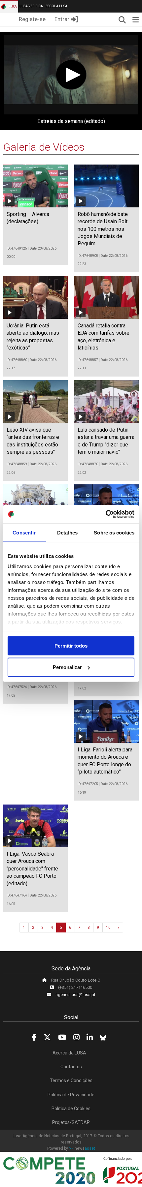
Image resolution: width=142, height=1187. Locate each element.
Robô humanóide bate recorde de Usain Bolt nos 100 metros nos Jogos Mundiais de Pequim (103, 229)
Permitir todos (71, 645)
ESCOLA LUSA (56, 6)
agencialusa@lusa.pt (75, 994)
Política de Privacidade (71, 1094)
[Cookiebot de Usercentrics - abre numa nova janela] (105, 514)
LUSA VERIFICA (31, 6)
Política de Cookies (71, 1108)
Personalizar (67, 667)
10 (108, 927)
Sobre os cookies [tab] (114, 532)
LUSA (12, 7)
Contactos (71, 1066)
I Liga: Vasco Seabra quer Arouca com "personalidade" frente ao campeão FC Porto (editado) (32, 869)
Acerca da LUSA (69, 1052)
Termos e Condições (71, 1080)
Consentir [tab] (24, 532)
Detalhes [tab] (67, 532)
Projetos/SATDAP (71, 1122)
